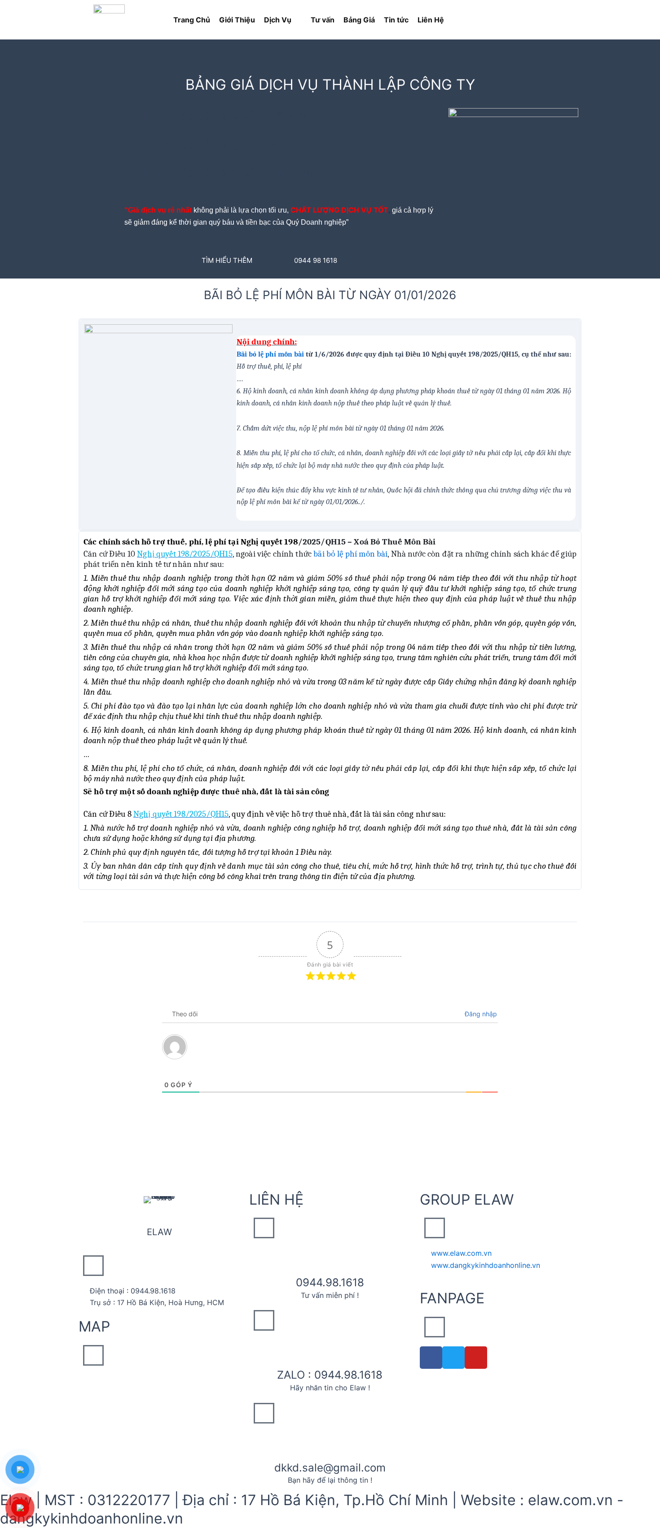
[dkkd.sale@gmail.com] (330, 1443)
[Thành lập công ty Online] (130, 142)
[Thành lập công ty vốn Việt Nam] (130, 114)
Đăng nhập (480, 1014)
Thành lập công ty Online (209, 144)
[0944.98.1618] (330, 1258)
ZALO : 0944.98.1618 (330, 1374)
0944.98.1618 (330, 1282)
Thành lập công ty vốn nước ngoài (234, 172)
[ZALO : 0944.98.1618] (330, 1351)
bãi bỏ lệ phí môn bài (350, 554)
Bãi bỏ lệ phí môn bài (270, 354)
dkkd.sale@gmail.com (330, 1467)
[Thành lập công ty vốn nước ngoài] (130, 171)
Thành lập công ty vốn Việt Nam (228, 115)
